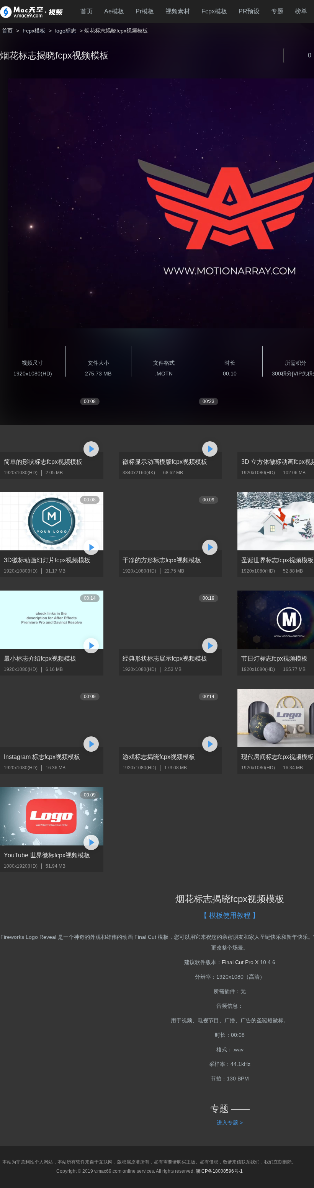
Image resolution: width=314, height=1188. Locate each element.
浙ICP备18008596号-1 (219, 1171)
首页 (86, 11)
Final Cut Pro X (240, 962)
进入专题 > (230, 1122)
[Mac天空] (31, 11)
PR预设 (249, 11)
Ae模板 (114, 11)
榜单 (301, 11)
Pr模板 (145, 11)
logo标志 (65, 31)
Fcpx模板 (214, 11)
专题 (277, 11)
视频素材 (177, 11)
